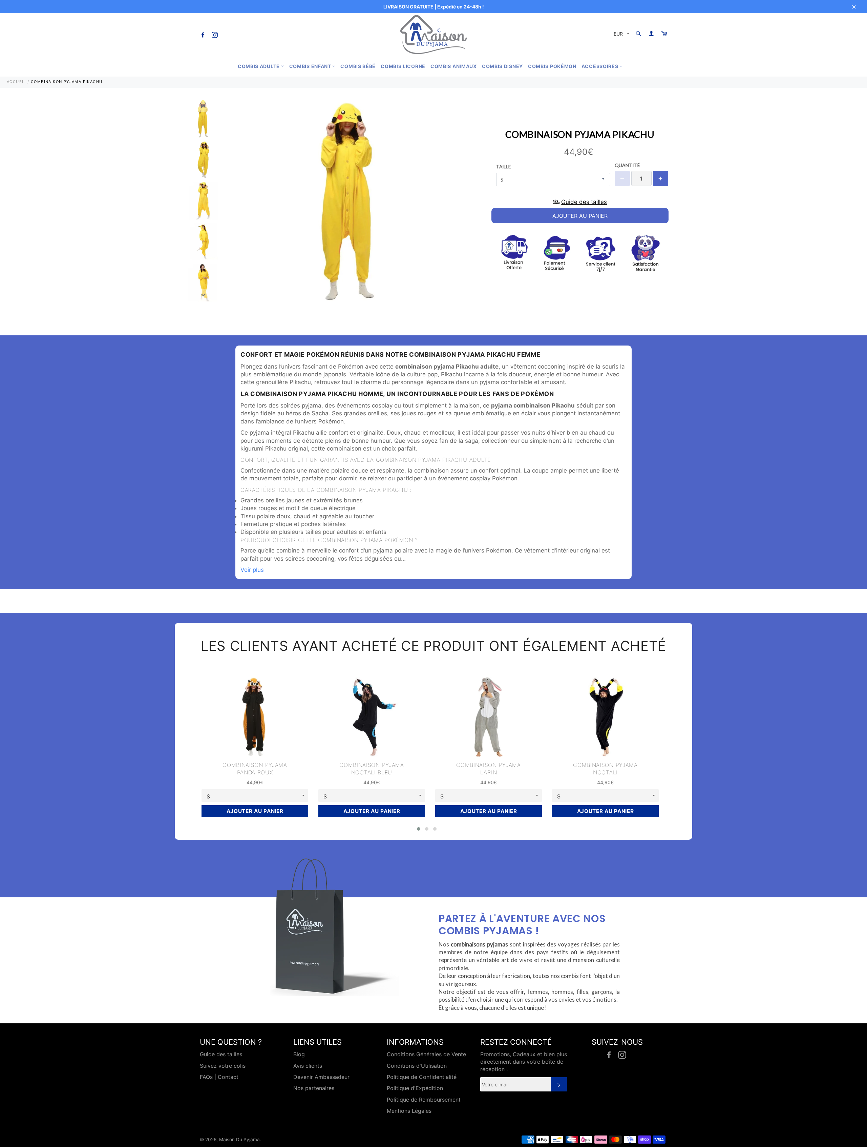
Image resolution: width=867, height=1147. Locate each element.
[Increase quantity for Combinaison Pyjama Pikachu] (660, 178)
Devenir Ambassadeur (321, 1076)
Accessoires (600, 66)
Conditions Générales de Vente (426, 1054)
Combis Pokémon (552, 66)
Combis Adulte (259, 66)
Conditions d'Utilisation (417, 1065)
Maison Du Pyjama (239, 1139)
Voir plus (252, 569)
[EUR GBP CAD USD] (621, 34)
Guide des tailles (221, 1054)
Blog (299, 1054)
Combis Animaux (453, 66)
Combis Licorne (403, 66)
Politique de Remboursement (424, 1099)
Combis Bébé (358, 66)
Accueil (16, 81)
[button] (419, 829)
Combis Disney (502, 66)
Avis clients (307, 1065)
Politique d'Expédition (415, 1088)
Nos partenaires (313, 1088)
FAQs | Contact (219, 1076)
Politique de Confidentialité (422, 1076)
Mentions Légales (409, 1110)
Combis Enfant (311, 66)
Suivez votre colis (223, 1065)
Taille (503, 166)
